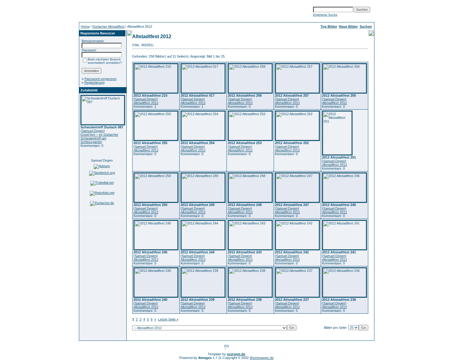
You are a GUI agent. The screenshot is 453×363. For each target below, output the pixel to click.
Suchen (366, 26)
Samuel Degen (93, 131)
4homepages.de (262, 358)
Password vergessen (100, 79)
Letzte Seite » (168, 319)
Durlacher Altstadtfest (108, 26)
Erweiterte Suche (325, 14)
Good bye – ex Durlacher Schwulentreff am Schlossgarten (99, 138)
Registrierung (94, 82)
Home (85, 26)
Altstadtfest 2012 (145, 103)
